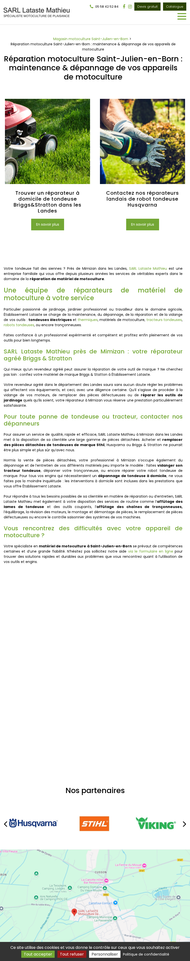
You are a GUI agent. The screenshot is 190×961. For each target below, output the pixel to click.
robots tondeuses (19, 324)
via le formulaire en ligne (150, 551)
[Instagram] (130, 7)
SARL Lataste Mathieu (148, 268)
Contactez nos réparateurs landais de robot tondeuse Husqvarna (142, 199)
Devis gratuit (147, 6)
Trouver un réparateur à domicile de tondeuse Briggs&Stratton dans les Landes (47, 202)
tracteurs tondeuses (164, 319)
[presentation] (5, 824)
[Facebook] (124, 7)
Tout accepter (38, 954)
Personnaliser (105, 954)
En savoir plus (47, 224)
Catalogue (174, 6)
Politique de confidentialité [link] (146, 954)
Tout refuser (72, 954)
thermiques (88, 319)
